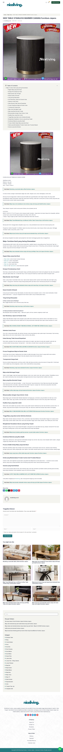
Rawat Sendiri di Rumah (13, 95)
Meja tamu (6, 260)
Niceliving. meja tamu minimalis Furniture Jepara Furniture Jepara (26, 367)
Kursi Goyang (9, 649)
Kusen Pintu (9, 656)
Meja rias (6, 264)
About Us (31, 722)
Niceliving (18, 478)
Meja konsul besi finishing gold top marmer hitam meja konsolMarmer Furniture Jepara (25, 630)
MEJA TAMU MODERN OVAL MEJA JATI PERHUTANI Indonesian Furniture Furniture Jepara (32, 411)
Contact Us (31, 724)
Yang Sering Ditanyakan (13, 97)
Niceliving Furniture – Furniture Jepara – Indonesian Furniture (31, 750)
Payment (31, 738)
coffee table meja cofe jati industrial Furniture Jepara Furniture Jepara (27, 390)
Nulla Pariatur (9, 679)
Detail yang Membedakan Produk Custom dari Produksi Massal (23, 125)
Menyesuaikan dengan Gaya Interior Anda (18, 113)
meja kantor (13, 265)
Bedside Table (9, 637)
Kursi (7, 644)
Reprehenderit (9, 681)
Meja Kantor (9, 667)
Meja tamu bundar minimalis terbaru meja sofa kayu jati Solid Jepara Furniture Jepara (31, 482)
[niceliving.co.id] (7, 500)
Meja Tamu (8, 674)
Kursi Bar (8, 646)
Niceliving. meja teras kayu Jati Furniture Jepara (22, 306)
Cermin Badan (9, 642)
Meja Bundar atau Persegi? (14, 93)
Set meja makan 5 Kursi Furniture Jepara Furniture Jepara (18, 621)
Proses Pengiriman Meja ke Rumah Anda (17, 105)
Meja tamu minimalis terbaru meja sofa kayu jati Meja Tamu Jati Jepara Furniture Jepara (31, 251)
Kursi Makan (9, 651)
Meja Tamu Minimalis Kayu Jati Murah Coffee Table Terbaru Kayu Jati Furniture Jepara (31, 220)
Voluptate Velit (9, 688)
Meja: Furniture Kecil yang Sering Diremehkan (17, 87)
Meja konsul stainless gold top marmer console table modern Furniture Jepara (29, 432)
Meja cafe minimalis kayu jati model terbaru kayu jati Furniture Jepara (21, 623)
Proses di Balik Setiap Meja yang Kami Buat (18, 123)
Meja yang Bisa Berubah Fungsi (15, 111)
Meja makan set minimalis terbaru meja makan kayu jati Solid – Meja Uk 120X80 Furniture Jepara (27, 626)
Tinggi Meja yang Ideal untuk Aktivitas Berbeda (19, 117)
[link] (4, 490)
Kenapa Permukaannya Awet (15, 91)
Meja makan (7, 259)
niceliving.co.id (14, 497)
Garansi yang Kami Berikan (14, 127)
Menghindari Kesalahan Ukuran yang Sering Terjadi (20, 119)
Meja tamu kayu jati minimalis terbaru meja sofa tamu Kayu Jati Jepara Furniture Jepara (31, 285)
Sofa (7, 684)
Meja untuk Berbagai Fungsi (14, 109)
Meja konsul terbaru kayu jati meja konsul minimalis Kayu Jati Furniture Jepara (29, 233)
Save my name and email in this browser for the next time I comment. (20, 532)
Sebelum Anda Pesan (13, 101)
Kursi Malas (8, 653)
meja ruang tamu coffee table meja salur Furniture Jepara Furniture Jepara (28, 453)
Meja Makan (9, 670)
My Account (56, 2)
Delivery (31, 736)
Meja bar (6, 265)
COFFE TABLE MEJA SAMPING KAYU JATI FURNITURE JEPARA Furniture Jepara (29, 474)
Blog (7, 639)
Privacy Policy (31, 729)
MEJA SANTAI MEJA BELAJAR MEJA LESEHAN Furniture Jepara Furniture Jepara (30, 346)
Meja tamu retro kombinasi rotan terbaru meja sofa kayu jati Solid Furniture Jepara (30, 204)
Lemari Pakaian (9, 663)
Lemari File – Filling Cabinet (12, 660)
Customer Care (31, 743)
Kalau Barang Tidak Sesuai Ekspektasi (17, 103)
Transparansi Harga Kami (14, 107)
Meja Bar (8, 665)
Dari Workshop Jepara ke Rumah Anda (17, 99)
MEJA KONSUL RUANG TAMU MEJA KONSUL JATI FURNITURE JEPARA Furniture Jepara (31, 325)
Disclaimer (31, 726)
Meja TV (6, 262)
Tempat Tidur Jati (10, 686)
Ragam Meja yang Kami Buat (15, 89)
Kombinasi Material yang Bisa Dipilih (16, 121)
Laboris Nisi (9, 658)
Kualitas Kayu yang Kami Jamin (15, 115)
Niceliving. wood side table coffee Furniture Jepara (22, 189)
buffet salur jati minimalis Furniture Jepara (14, 628)
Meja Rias (8, 672)
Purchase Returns (31, 740)
